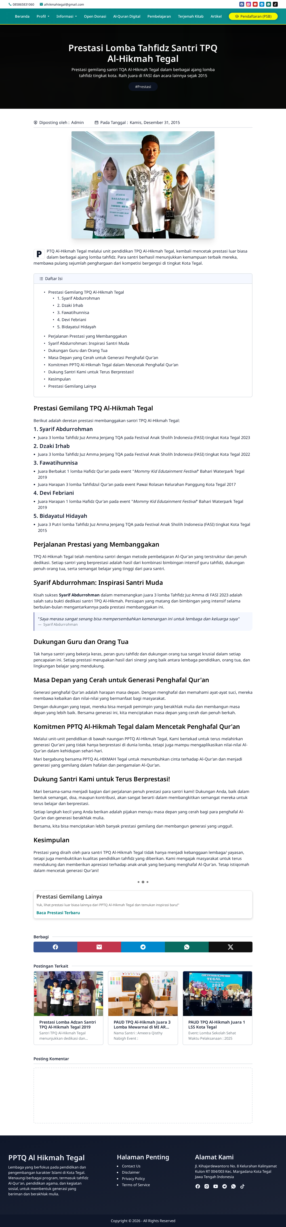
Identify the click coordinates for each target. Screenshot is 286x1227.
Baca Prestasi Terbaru (58, 912)
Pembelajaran (159, 16)
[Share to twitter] (230, 947)
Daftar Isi (54, 278)
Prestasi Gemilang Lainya (72, 386)
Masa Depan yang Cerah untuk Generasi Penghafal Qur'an (103, 357)
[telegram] (261, 4)
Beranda (22, 16)
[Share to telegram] (143, 947)
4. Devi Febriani (71, 319)
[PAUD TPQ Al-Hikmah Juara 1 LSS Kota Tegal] (217, 993)
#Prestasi (143, 86)
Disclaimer (131, 1172)
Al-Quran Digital (126, 16)
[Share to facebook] (55, 947)
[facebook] (241, 4)
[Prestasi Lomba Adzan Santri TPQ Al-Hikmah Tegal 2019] (68, 993)
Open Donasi (95, 16)
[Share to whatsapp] (187, 947)
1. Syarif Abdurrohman (78, 298)
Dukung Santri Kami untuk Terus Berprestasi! (91, 371)
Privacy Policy (133, 1178)
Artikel (216, 16)
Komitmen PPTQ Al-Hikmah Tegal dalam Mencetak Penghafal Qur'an (113, 364)
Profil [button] (41, 16)
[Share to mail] (99, 947)
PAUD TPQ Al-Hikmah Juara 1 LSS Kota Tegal (216, 1024)
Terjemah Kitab (191, 16)
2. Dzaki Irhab (70, 305)
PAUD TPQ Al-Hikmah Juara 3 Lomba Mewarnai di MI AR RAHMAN (142, 1024)
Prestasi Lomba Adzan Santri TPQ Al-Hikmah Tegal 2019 (67, 1024)
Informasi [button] (65, 16)
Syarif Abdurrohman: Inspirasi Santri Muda (88, 343)
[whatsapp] (268, 4)
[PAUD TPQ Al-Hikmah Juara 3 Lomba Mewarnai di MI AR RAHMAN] (142, 993)
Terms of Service (136, 1184)
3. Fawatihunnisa (73, 312)
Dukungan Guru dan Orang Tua (77, 350)
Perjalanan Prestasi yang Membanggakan (87, 336)
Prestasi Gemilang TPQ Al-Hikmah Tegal (86, 292)
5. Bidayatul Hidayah (76, 326)
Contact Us (131, 1166)
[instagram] (248, 4)
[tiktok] (275, 4)
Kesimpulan (59, 379)
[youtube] (255, 4)
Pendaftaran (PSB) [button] (255, 16)
